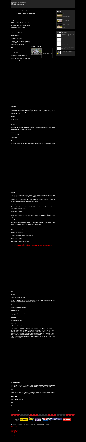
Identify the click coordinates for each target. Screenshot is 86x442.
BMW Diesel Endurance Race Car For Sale (36, 54)
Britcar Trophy (13, 3)
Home (11, 10)
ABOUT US (13, 434)
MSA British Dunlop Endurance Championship (18, 2)
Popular (64, 32)
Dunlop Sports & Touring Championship (17, 4)
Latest (59, 32)
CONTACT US (13, 435)
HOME (14, 424)
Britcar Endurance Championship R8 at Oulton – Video (68, 26)
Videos (12, 427)
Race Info (33, 424)
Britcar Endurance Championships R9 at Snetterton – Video (67, 20)
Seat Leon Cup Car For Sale (47, 53)
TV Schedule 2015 (14, 426)
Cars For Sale (15, 10)
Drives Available (14, 431)
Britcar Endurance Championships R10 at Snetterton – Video (67, 15)
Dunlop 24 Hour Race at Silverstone (17, 0)
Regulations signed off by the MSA (67, 51)
